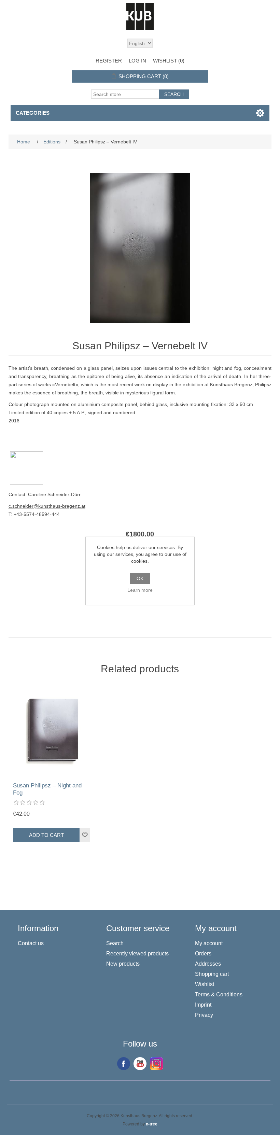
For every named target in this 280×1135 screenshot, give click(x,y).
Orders (203, 953)
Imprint (203, 1005)
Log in (137, 61)
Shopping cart (212, 974)
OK (140, 578)
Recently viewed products (137, 953)
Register (109, 61)
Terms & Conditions (218, 994)
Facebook (123, 1063)
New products (123, 964)
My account (209, 943)
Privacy (204, 1015)
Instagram (156, 1063)
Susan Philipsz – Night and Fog (47, 789)
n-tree (151, 1124)
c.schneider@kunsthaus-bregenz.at (47, 506)
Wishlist (204, 984)
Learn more (140, 590)
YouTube (140, 1063)
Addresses (208, 964)
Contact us (31, 943)
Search (115, 943)
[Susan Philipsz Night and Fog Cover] (52, 732)
